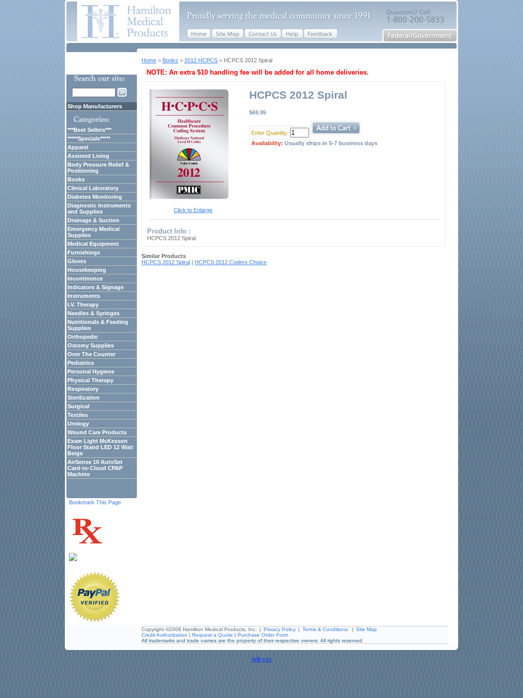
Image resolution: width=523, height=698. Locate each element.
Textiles (77, 415)
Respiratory (83, 389)
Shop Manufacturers (94, 106)
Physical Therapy (90, 380)
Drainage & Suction (93, 220)
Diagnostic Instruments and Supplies (99, 208)
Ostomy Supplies (90, 345)
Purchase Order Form (262, 635)
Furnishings (83, 252)
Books (170, 60)
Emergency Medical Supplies (93, 232)
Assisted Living (88, 156)
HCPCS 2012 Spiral (165, 262)
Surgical (78, 406)
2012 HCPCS (201, 60)
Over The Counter (91, 354)
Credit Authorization (164, 635)
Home (148, 60)
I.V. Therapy (83, 304)
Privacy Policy (280, 629)
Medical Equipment (93, 244)
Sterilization (83, 397)
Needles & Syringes (93, 313)
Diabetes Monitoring (94, 197)
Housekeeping (86, 270)
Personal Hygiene (90, 371)
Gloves (76, 261)
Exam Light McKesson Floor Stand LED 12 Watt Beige (100, 447)
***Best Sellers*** (89, 130)
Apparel (77, 147)
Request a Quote (212, 635)
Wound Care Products (97, 432)
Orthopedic (82, 337)
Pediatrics (80, 363)
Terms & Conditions (325, 629)
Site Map (366, 629)
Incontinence (85, 278)
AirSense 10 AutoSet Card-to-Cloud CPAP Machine (95, 468)
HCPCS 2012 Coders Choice (231, 262)
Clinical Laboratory (92, 188)
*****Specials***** (88, 138)
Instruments (83, 296)
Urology (78, 424)
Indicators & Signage (95, 287)
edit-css (262, 659)
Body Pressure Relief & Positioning (98, 167)
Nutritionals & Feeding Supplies (97, 325)
